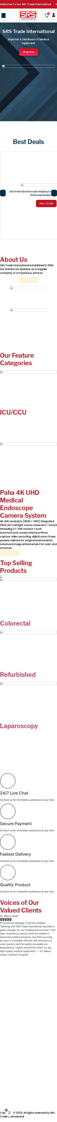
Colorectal (15, 623)
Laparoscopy (19, 726)
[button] (3, 15)
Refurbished (18, 674)
